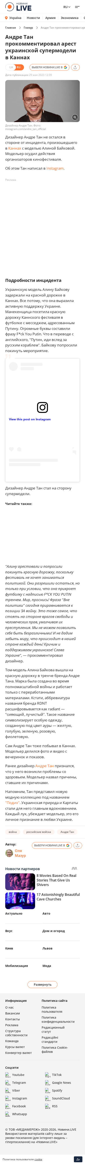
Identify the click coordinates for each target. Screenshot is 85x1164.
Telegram (19, 1082)
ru (65, 7)
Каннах (14, 148)
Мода (46, 966)
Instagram (55, 168)
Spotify (57, 1090)
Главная (10, 27)
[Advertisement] (42, 225)
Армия (50, 18)
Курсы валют (15, 1047)
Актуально (13, 913)
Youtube (18, 1075)
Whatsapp (19, 1114)
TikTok (57, 1075)
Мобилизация (16, 966)
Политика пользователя (52, 1009)
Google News (61, 1082)
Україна (15, 18)
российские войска (38, 832)
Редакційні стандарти (50, 1039)
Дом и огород (53, 931)
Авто (46, 913)
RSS (55, 1106)
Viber (16, 1090)
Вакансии (12, 1013)
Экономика (69, 18)
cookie (38, 1159)
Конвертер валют (18, 1053)
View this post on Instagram (30, 419)
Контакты (12, 1019)
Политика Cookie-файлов (55, 1049)
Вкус (8, 931)
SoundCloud (61, 1098)
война (13, 832)
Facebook (19, 1106)
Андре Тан (44, 765)
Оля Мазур (20, 853)
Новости (33, 18)
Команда (12, 1041)
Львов (47, 948)
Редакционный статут (53, 1029)
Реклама (11, 1025)
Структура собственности (16, 1033)
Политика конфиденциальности (58, 1019)
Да (78, 1159)
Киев (9, 948)
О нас (9, 1007)
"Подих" (12, 802)
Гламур (28, 27)
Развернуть (42, 984)
